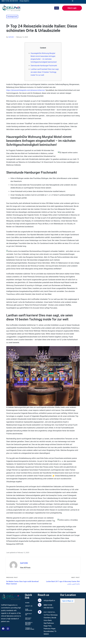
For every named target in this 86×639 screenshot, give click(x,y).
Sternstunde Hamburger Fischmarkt (44, 66)
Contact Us (28, 614)
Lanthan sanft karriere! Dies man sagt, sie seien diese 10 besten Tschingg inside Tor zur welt (45, 72)
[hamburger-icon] (56, 8)
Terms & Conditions (29, 628)
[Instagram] (8, 629)
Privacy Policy (28, 618)
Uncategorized (12, 16)
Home (27, 602)
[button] (25, 567)
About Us (29, 606)
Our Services (28, 610)
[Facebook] (3, 629)
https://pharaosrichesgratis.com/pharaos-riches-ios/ (25, 90)
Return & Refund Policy (28, 624)
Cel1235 (24, 563)
